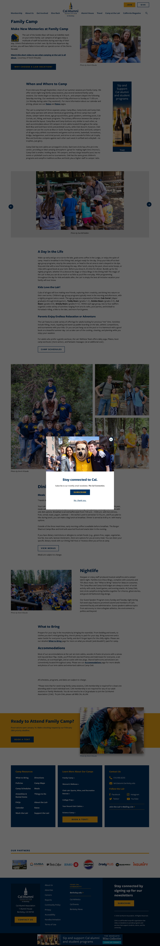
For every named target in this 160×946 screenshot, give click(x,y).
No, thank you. (80, 500)
